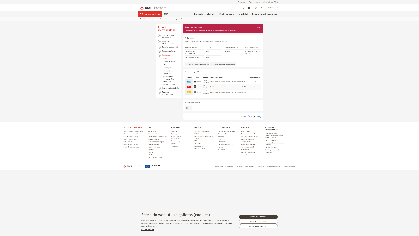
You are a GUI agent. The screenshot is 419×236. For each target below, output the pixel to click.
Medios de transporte (248, 134)
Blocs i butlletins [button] (256, 7)
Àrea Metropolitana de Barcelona (133, 166)
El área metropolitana (150, 14)
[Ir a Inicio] (141, 19)
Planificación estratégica (156, 142)
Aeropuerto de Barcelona (249, 136)
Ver (255, 81)
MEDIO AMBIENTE (224, 128)
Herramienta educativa (168, 72)
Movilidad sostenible (248, 144)
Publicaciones (198, 146)
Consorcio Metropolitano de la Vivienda (204, 137)
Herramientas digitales (170, 88)
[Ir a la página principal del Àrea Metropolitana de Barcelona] (153, 7)
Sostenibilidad (222, 134)
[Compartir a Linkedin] (259, 116)
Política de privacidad (155, 157)
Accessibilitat (249, 167)
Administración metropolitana (157, 136)
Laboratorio (222, 142)
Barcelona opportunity (170, 47)
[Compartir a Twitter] (254, 116)
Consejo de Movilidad (248, 147)
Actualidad (151, 155)
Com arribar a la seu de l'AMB (223, 167)
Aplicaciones (168, 76)
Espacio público (176, 134)
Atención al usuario (247, 139)
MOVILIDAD (245, 128)
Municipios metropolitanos (168, 41)
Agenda (150, 152)
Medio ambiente (226, 14)
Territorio (198, 14)
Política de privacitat (273, 167)
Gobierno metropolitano (155, 134)
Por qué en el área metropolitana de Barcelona (274, 134)
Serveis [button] (249, 7)
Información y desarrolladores (169, 80)
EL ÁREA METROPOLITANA (133, 128)
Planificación (245, 150)
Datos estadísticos (169, 51)
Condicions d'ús (169, 84)
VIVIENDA (197, 128)
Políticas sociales (270, 138)
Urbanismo (174, 131)
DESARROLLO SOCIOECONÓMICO (271, 129)
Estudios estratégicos (272, 147)
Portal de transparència (167, 92)
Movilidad (243, 14)
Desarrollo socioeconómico (264, 14)
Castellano (271, 8)
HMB (195, 141)
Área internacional (153, 139)
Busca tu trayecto (247, 131)
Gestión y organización (178, 141)
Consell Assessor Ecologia (226, 131)
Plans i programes (270, 140)
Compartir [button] (262, 7)
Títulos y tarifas (246, 142)
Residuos (221, 136)
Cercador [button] (243, 7)
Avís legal (260, 167)
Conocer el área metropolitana (168, 35)
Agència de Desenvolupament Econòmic (274, 144)
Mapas (165, 65)
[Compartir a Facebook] (250, 116)
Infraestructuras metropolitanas (176, 137)
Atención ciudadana (154, 147)
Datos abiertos (167, 55)
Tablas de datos (169, 62)
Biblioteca (151, 150)
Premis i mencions (289, 167)
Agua (219, 139)
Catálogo (166, 58)
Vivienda (211, 14)
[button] (242, 2)
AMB (166, 14)
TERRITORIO (175, 128)
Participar (167, 68)
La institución (152, 131)
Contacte (239, 167)
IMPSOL (196, 134)
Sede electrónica (153, 144)
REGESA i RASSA (199, 149)
